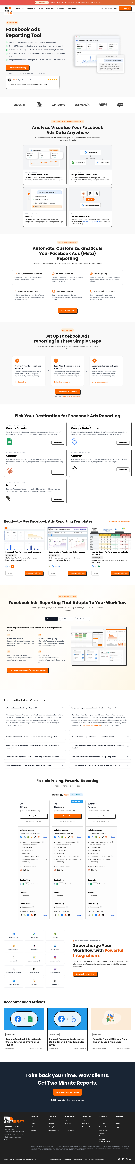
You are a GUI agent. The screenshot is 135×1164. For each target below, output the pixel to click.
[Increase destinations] (28, 883)
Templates (85, 1123)
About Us (102, 1123)
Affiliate (33, 1130)
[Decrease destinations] (28, 884)
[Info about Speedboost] (33, 907)
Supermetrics (69, 1120)
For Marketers (67, 619)
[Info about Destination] (36, 883)
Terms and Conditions (102, 1135)
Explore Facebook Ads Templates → (120, 521)
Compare (52, 1116)
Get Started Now (21, 382)
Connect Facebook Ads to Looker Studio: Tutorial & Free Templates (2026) (66, 1042)
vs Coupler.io (52, 1127)
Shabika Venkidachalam (99, 1048)
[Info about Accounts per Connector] (43, 842)
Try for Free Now (67, 310)
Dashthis (68, 1123)
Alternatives (70, 1116)
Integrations (35, 1120)
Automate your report (100, 382)
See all (45, 837)
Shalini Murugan (9, 1048)
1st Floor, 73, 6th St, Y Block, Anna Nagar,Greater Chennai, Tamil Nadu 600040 (13, 1136)
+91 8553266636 (9, 1129)
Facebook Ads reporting (92, 725)
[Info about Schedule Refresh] (38, 856)
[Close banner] (132, 2)
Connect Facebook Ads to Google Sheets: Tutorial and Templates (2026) (23, 1042)
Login (115, 8)
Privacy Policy (103, 1130)
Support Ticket (121, 1127)
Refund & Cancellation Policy (105, 1140)
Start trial (119, 1120)
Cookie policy (78, 1159)
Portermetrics (69, 1130)
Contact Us (102, 1127)
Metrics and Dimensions (86, 1128)
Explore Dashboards (61, 382)
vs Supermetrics (53, 1120)
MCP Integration (41, 2)
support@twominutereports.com (14, 1131)
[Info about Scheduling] (46, 859)
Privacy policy (67, 1159)
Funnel (67, 1127)
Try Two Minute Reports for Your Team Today (27, 670)
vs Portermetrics (53, 1130)
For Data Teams (82, 619)
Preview (9, 573)
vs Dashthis (51, 1123)
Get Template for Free (34, 573)
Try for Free (125, 8)
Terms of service (55, 1159)
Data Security (89, 1159)
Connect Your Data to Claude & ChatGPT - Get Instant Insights (73, 2)
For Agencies (51, 619)
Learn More (58, 442)
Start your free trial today (67, 1092)
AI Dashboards (36, 1127)
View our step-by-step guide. (71, 396)
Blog (83, 1120)
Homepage (102, 1120)
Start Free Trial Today (17, 67)
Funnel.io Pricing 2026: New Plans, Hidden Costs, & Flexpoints (110, 1040)
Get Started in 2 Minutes (67, 392)
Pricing (40, 8)
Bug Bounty (100, 1159)
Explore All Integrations (85, 974)
